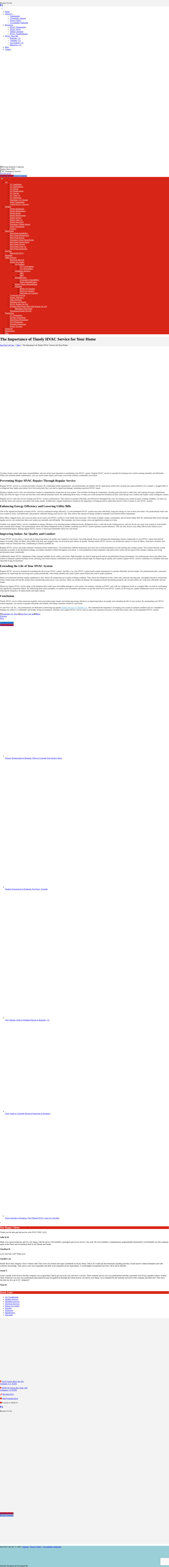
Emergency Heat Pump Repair (22, 240)
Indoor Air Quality (17, 262)
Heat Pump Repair (17, 238)
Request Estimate (20, 176)
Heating (8, 207)
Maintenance (10, 331)
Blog (7, 47)
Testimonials (15, 16)
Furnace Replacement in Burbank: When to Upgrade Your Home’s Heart (33, 758)
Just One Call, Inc (27, 614)
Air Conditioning (11, 1297)
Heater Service (15, 218)
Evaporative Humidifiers (29, 280)
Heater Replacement (18, 215)
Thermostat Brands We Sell (20, 311)
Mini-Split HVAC (17, 253)
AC (6, 182)
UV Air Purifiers (26, 269)
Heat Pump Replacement (19, 242)
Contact (8, 49)
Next (2, 618)
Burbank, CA (15, 38)
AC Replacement (16, 191)
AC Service (14, 193)
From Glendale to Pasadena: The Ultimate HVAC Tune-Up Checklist (32, 1218)
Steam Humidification (28, 282)
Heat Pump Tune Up (18, 247)
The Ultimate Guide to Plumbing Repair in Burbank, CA (27, 1020)
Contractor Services (17, 295)
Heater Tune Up (16, 220)
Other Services (10, 258)
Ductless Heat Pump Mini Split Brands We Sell (28, 306)
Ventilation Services (22, 271)
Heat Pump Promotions (19, 320)
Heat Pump (9, 231)
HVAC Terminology (18, 27)
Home (7, 12)
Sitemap (25, 1547)
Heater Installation (17, 209)
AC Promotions (16, 315)
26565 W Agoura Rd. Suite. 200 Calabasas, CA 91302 (13, 1389)
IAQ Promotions (16, 322)
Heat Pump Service (17, 244)
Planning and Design (18, 302)
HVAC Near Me (11, 36)
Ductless (8, 251)
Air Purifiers (19, 264)
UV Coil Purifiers (27, 266)
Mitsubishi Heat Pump (23, 309)
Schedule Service (6, 176)
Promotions (9, 313)
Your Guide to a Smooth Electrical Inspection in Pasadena (27, 1113)
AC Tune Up (15, 195)
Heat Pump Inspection (18, 249)
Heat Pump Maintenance (19, 235)
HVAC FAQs (15, 29)
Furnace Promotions (18, 318)
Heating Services (11, 1299)
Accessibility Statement (19, 23)
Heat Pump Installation (19, 233)
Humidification (21, 278)
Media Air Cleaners (27, 289)
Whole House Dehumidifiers (26, 284)
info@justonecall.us (10, 1398)
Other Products (16, 300)
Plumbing (8, 255)
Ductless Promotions (18, 324)
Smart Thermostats (17, 202)
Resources (9, 25)
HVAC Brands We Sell (19, 304)
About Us (9, 14)
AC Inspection (15, 198)
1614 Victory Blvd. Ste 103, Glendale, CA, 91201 (12, 1382)
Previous (3, 616)
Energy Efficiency (17, 298)
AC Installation (16, 184)
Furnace (13, 229)
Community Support (18, 18)
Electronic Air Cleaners (29, 293)
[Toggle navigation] (2, 8)
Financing (9, 329)
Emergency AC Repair (19, 200)
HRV (22, 275)
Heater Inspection (17, 222)
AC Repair (14, 189)
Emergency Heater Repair (20, 224)
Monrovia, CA (15, 45)
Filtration (18, 286)
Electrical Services (17, 260)
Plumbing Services (12, 1302)
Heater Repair (15, 213)
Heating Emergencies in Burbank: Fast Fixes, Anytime (26, 889)
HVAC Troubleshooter (19, 34)
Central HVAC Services (19, 204)
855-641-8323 (5, 174)
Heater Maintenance (18, 211)
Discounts (9, 1315)
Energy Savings (16, 326)
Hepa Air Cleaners (27, 291)
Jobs (6, 333)
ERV (22, 273)
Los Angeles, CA (17, 43)
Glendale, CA (15, 40)
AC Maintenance (16, 187)
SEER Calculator (16, 32)
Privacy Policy (15, 20)
